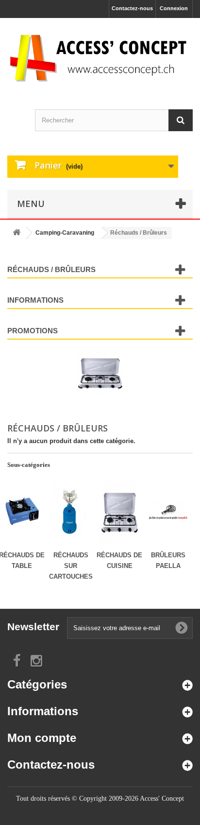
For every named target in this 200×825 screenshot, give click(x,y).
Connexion (174, 8)
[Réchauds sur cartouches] (70, 511)
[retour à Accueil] (16, 233)
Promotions (32, 331)
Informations (35, 300)
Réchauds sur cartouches (71, 565)
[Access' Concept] (100, 57)
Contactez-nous (132, 8)
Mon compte (41, 737)
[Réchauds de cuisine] (119, 511)
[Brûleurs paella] (168, 511)
